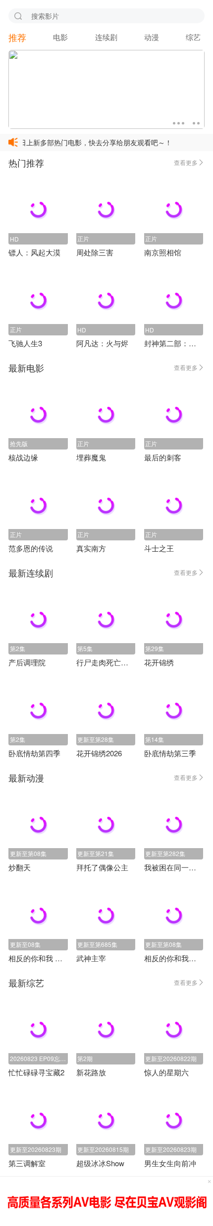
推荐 (17, 37)
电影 (60, 37)
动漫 (151, 37)
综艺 (193, 37)
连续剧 (106, 37)
